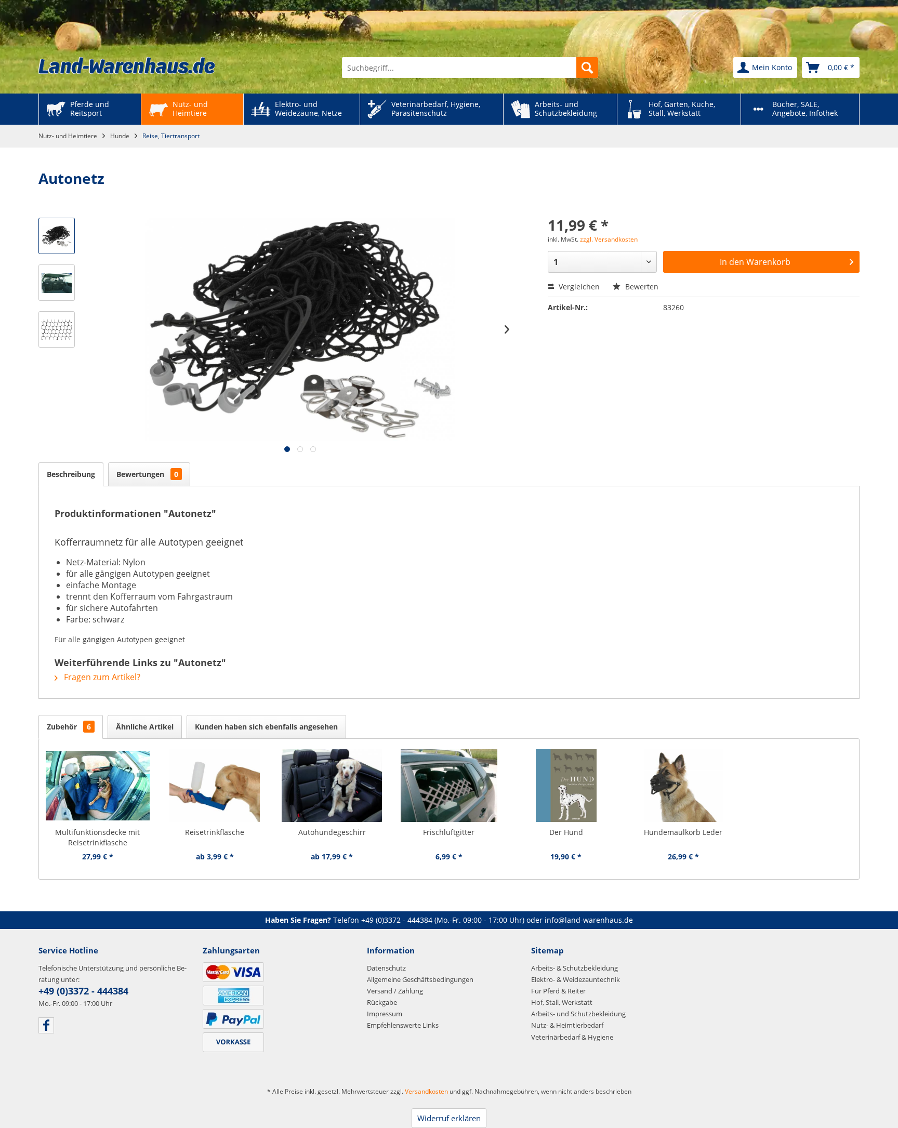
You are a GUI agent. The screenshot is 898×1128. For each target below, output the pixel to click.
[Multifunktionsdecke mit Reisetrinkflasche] (97, 785)
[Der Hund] (566, 785)
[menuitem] (470, 67)
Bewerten (640, 286)
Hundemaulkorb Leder (683, 832)
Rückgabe (382, 1002)
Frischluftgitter (448, 832)
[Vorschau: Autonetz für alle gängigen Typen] (56, 236)
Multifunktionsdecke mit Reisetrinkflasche (97, 837)
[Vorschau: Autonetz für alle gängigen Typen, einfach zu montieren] (56, 282)
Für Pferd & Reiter (558, 991)
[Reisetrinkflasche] (214, 785)
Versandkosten (426, 1091)
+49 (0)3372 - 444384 (396, 920)
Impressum (384, 1013)
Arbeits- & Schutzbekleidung (574, 968)
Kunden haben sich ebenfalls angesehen (266, 727)
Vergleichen (578, 286)
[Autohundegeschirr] (332, 785)
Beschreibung (71, 474)
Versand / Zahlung (395, 991)
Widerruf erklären (449, 1118)
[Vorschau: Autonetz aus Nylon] (56, 329)
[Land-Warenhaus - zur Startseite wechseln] (126, 65)
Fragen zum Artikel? (101, 677)
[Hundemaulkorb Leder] (683, 785)
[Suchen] (587, 67)
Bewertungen (147, 474)
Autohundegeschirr (332, 832)
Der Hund (566, 832)
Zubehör (69, 727)
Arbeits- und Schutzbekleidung (578, 1013)
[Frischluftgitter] (448, 785)
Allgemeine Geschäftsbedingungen (420, 979)
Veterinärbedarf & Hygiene (572, 1037)
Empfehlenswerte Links (403, 1025)
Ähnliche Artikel (145, 727)
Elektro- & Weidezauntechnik (575, 979)
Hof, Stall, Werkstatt (561, 1002)
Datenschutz (386, 968)
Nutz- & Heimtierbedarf (567, 1025)
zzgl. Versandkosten (609, 239)
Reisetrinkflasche (214, 832)
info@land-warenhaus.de (589, 920)
